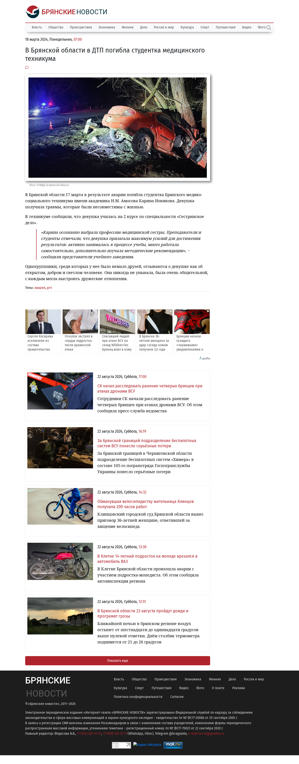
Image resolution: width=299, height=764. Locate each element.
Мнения (128, 27)
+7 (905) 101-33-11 (115, 733)
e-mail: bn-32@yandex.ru (206, 733)
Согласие (177, 697)
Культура (187, 27)
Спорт (205, 27)
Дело (143, 27)
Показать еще (117, 661)
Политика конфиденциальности (138, 697)
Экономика (106, 27)
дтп (49, 288)
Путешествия (226, 27)
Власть (37, 27)
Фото (200, 688)
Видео (246, 27)
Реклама (238, 688)
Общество (55, 27)
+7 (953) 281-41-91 (89, 733)
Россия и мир (164, 27)
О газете (218, 688)
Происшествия (81, 27)
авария (39, 288)
